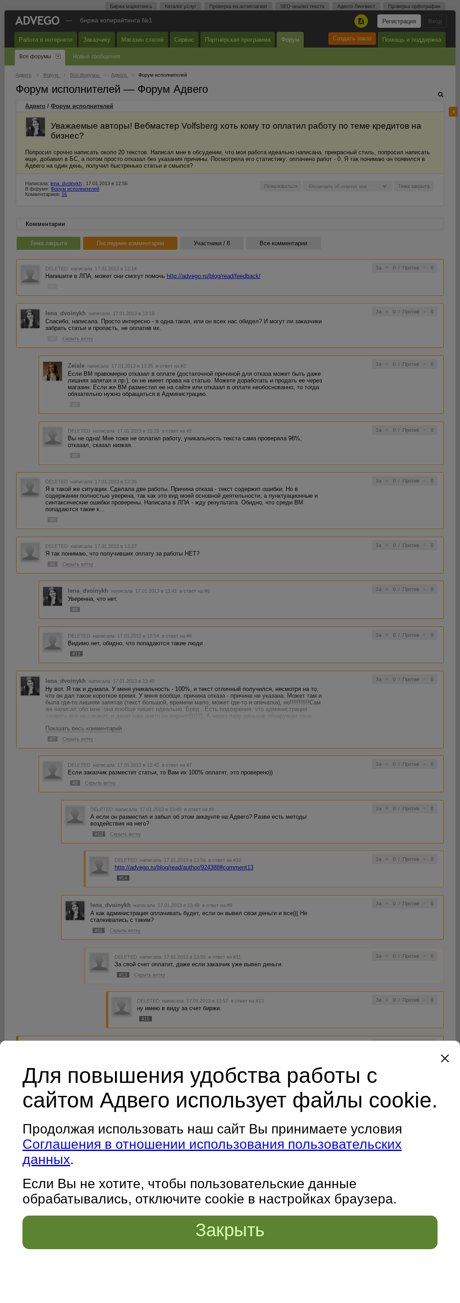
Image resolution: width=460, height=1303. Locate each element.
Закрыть (230, 1230)
